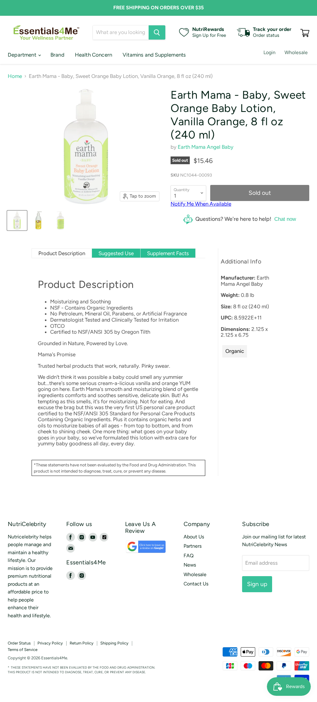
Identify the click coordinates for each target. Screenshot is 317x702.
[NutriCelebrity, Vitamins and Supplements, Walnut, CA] (184, 651)
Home (15, 76)
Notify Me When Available (201, 204)
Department (22, 55)
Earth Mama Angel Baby (205, 147)
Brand (57, 55)
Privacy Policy (50, 643)
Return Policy (81, 643)
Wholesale (296, 52)
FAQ (188, 556)
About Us (194, 537)
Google (139, 550)
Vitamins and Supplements (154, 55)
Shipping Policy (114, 643)
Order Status (19, 643)
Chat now (285, 219)
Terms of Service (22, 649)
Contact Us (196, 584)
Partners (193, 546)
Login (269, 52)
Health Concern (93, 55)
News (190, 565)
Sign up (257, 584)
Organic (234, 351)
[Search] (157, 32)
